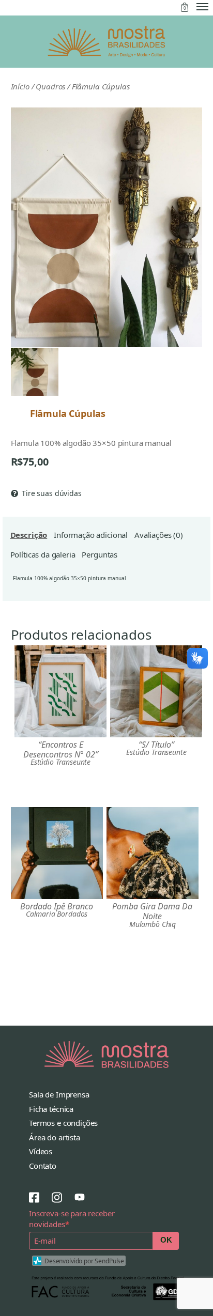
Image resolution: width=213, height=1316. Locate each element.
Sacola (184, 7)
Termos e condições (63, 1123)
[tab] (29, 535)
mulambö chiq (152, 924)
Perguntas (99, 554)
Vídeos (40, 1151)
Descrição (29, 535)
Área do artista (54, 1137)
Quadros (50, 86)
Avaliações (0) (158, 535)
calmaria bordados (56, 914)
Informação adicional (91, 535)
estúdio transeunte (60, 762)
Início (20, 86)
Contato (42, 1165)
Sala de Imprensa (59, 1094)
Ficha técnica (51, 1109)
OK (166, 1239)
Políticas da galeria (42, 554)
